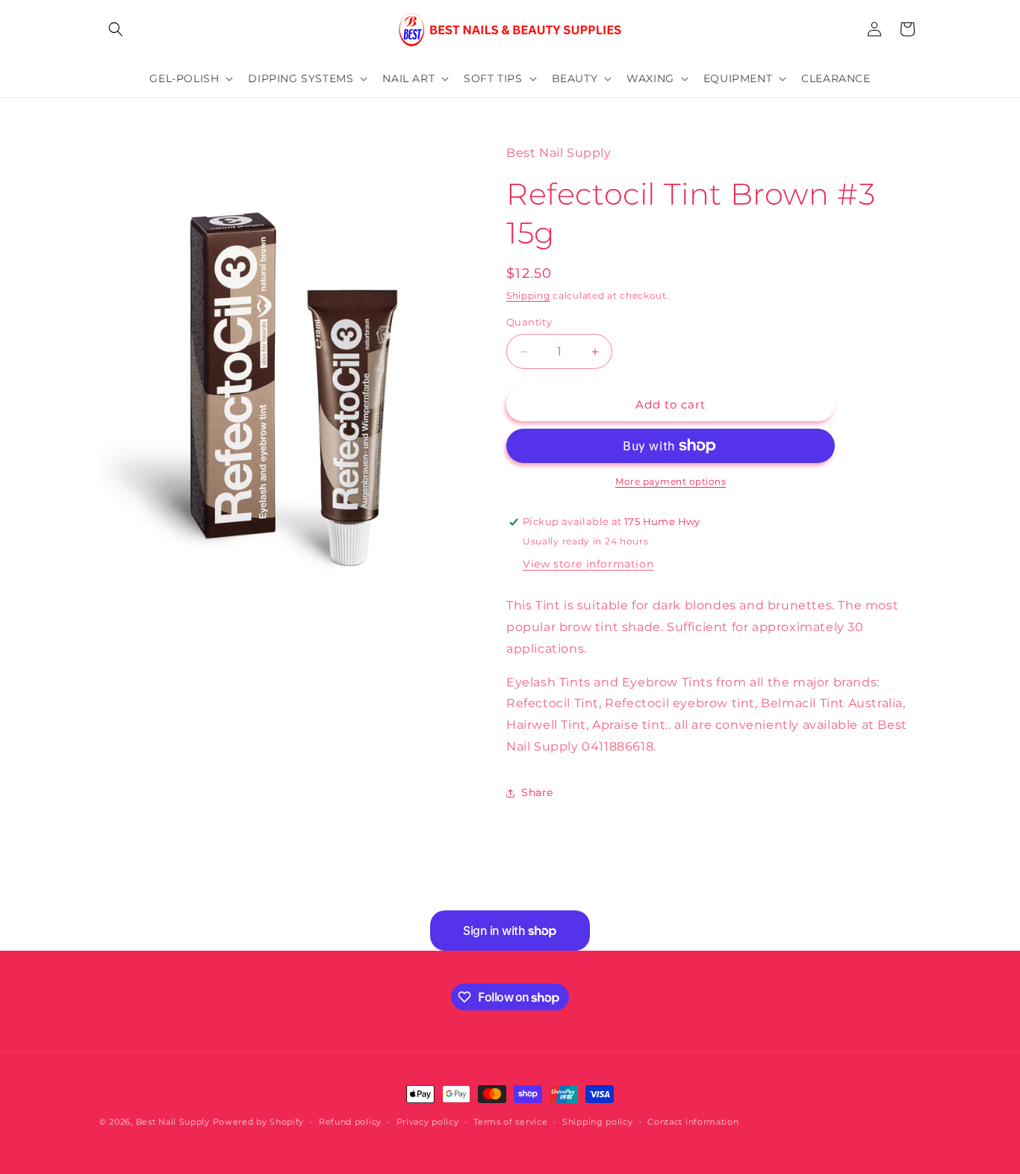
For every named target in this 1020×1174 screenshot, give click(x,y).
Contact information (692, 1121)
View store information (588, 564)
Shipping (528, 295)
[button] (115, 29)
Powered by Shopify (259, 1121)
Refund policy (350, 1121)
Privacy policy (428, 1121)
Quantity (529, 322)
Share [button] (537, 792)
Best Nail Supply (173, 1121)
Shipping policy (597, 1121)
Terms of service (510, 1121)
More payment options (670, 481)
